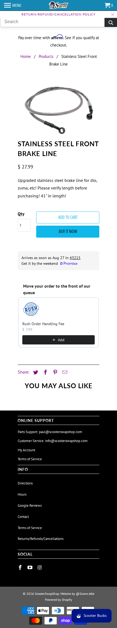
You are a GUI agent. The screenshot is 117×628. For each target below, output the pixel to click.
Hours (22, 494)
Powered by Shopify (58, 600)
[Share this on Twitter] (34, 372)
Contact (23, 516)
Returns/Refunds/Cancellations (40, 538)
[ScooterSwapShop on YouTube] (30, 567)
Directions (25, 483)
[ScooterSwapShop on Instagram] (40, 567)
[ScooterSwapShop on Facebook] (21, 567)
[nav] (12, 5)
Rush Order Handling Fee (43, 323)
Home (25, 56)
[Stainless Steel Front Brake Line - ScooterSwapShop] (58, 109)
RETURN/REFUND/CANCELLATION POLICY (58, 14)
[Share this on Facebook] (44, 372)
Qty (21, 213)
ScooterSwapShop (47, 594)
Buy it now (68, 231)
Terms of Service (30, 459)
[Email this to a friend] (64, 372)
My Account (26, 450)
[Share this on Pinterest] (54, 372)
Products (46, 56)
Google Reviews (30, 505)
